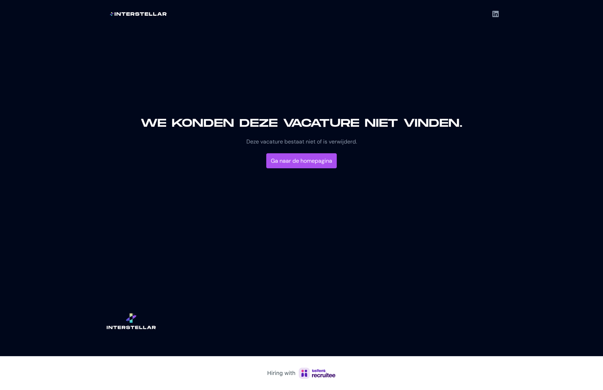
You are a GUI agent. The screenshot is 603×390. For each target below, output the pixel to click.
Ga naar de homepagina (301, 160)
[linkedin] (495, 14)
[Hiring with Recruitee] (301, 373)
